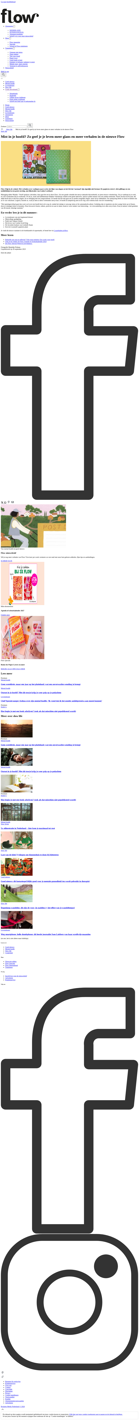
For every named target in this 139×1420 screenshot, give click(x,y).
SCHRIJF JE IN (6, 561)
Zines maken (14, 54)
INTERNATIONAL (17, 32)
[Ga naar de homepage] (20, 22)
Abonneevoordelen (16, 34)
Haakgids (13, 95)
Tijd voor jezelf (15, 56)
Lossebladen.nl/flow (61, 230)
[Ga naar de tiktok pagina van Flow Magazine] (2, 1378)
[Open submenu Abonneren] (14, 26)
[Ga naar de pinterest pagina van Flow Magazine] (2, 1374)
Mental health (5, 680)
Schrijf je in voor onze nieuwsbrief (21, 36)
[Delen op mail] (12, 503)
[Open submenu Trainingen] (14, 48)
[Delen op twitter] (2, 503)
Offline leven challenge (18, 97)
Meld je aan (5, 71)
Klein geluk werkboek (17, 99)
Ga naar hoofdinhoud (8, 2)
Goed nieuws (5, 877)
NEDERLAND (15, 30)
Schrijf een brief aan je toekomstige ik (22, 101)
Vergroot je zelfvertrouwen (19, 66)
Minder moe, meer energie (19, 64)
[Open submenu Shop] (10, 38)
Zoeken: (4, 126)
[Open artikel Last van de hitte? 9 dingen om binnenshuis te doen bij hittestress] (17, 848)
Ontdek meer (5, 615)
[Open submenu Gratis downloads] (18, 89)
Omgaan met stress (16, 52)
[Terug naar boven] (2, 1410)
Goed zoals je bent (16, 60)
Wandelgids (14, 93)
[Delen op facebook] (69, 499)
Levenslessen (5, 697)
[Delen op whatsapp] (5, 503)
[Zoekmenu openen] (3, 75)
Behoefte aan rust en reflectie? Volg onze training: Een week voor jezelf (29, 240)
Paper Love (13, 58)
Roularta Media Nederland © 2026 (13, 1406)
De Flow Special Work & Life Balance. (18, 243)
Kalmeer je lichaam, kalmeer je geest (22, 62)
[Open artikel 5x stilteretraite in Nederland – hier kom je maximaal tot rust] (17, 820)
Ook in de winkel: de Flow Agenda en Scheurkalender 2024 (25, 241)
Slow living (5, 824)
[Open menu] (2, 78)
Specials (12, 44)
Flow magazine (15, 42)
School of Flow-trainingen (19, 46)
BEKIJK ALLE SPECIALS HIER (13, 669)
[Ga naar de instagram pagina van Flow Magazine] (69, 1370)
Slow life (9, 129)
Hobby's (4, 707)
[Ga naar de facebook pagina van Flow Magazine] (69, 1233)
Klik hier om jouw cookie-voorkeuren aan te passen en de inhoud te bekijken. (95, 1414)
